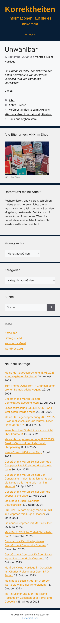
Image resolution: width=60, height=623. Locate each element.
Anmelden (11, 332)
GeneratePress (30, 618)
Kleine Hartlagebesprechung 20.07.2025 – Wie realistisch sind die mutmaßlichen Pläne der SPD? (30, 421)
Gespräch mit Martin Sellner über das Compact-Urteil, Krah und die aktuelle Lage (28, 465)
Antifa (12, 105)
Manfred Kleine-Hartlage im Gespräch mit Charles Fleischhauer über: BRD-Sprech (28, 571)
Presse (22, 105)
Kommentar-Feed (15, 343)
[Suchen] (51, 307)
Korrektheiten (30, 9)
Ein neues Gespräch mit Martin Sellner (28, 523)
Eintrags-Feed (13, 338)
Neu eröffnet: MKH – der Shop (23, 452)
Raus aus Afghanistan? (23, 119)
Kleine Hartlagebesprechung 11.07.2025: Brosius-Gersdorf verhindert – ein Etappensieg (29, 443)
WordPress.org (14, 348)
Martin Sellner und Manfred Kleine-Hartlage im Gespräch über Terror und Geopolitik (28, 597)
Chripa (9, 90)
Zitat (11, 100)
